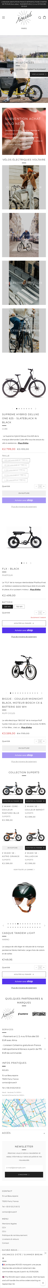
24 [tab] (30, 927)
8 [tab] (27, 693)
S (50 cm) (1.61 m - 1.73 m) (14, 470)
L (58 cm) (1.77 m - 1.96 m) (14, 480)
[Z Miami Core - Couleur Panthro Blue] (12, 788)
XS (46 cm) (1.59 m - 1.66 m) (15, 465)
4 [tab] (26, 99)
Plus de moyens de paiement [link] (24, 506)
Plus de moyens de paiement (24, 637)
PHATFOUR (7, 575)
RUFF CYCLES (8, 713)
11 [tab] (35, 693)
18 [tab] (15, 927)
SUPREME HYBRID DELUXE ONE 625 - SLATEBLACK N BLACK (20, 418)
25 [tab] (32, 927)
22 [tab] (25, 927)
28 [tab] (39, 927)
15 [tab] (8, 927)
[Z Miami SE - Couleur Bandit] (35, 788)
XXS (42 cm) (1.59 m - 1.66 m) (16, 460)
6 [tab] (28, 408)
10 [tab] (32, 693)
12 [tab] (37, 693)
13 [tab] (37, 923)
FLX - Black (10, 568)
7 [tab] (31, 408)
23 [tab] (27, 927)
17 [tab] (13, 927)
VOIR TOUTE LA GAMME (23, 869)
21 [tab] (22, 927)
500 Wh (7, 607)
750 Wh (19, 607)
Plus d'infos (23, 443)
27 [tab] (37, 927)
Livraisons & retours (10, 1239)
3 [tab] (24, 99)
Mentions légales (9, 1224)
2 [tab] (21, 99)
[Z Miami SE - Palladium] (35, 835)
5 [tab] (28, 99)
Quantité (6, 486)
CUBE (5, 429)
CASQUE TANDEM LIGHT (18, 933)
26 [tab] (35, 927)
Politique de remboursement (14, 1235)
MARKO (5, 939)
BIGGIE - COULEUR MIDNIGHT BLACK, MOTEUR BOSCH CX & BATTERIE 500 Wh (22, 702)
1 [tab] (19, 99)
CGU (4, 1231)
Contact (5, 1243)
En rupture (12, 848)
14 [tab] (39, 923)
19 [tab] (17, 927)
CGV (4, 1227)
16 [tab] (10, 927)
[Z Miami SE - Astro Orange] (12, 835)
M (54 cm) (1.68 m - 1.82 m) (15, 475)
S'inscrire (22, 1174)
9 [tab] (30, 693)
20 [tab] (20, 927)
